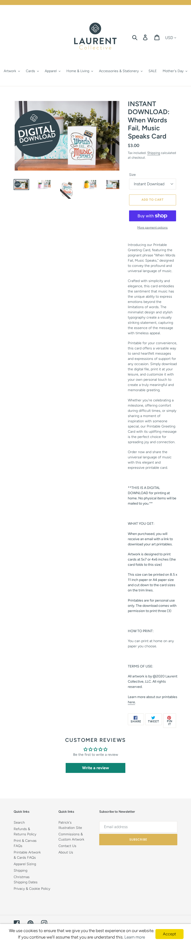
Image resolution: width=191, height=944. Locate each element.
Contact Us (67, 846)
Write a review (95, 767)
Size (132, 175)
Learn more (134, 937)
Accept (169, 934)
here (131, 702)
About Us (65, 852)
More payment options (152, 227)
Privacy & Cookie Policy (32, 889)
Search (19, 822)
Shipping (153, 153)
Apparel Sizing (25, 864)
